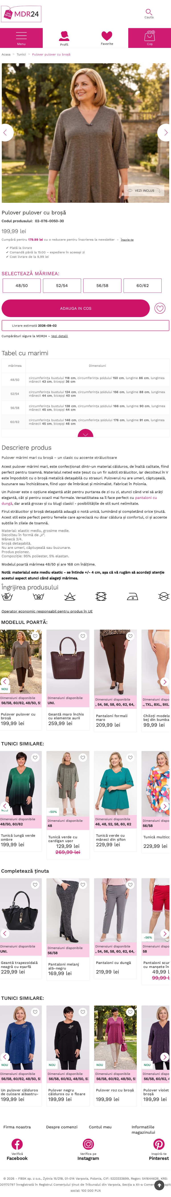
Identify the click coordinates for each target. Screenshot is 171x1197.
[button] (4, 681)
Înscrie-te (127, 239)
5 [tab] (89, 201)
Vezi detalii (59, 336)
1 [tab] (71, 201)
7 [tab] (98, 201)
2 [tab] (75, 201)
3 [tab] (80, 201)
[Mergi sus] (159, 1185)
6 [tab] (93, 201)
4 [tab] (84, 201)
